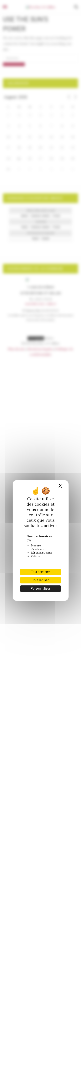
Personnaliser (40, 588)
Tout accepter (40, 572)
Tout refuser (40, 580)
